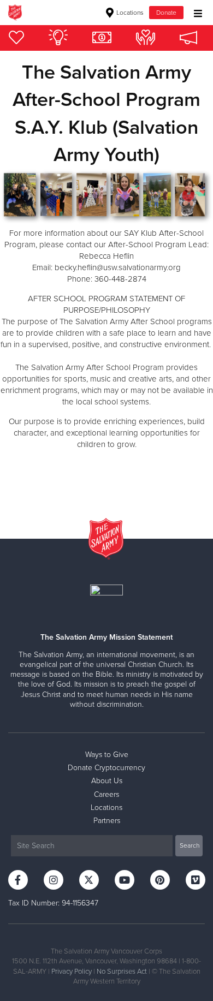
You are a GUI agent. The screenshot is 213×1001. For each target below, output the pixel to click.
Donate (166, 12)
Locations (129, 12)
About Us (106, 780)
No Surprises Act (122, 971)
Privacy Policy (71, 971)
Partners (106, 820)
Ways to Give (106, 754)
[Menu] (195, 12)
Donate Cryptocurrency (106, 767)
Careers (106, 794)
